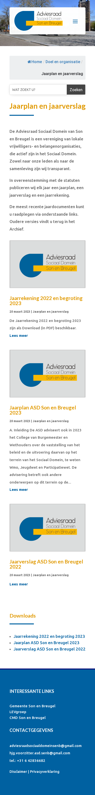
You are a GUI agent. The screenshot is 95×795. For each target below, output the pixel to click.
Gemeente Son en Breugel (32, 706)
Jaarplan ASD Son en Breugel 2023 (43, 410)
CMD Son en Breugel (28, 718)
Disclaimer (18, 771)
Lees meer (19, 335)
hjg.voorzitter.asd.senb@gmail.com (40, 753)
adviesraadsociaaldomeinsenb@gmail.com (46, 746)
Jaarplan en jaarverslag (51, 311)
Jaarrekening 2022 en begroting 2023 (46, 300)
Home (36, 61)
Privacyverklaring (44, 771)
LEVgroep (18, 712)
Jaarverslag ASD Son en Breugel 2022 (46, 564)
